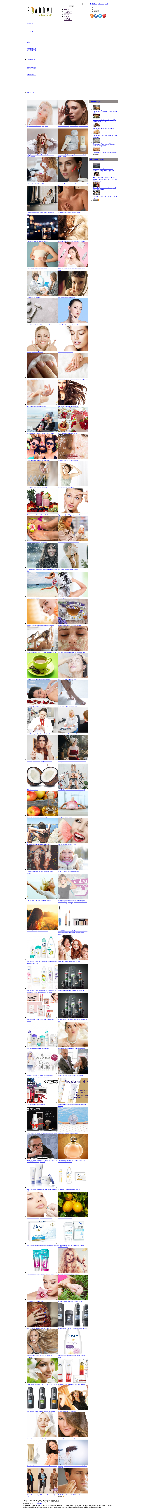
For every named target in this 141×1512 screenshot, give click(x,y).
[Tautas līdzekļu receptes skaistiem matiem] (73, 1437)
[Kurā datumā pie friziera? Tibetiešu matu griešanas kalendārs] (73, 239)
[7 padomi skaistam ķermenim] (42, 596)
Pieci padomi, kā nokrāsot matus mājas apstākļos (69, 598)
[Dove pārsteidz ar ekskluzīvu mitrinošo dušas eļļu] (73, 1187)
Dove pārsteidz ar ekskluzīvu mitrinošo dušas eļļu (69, 1189)
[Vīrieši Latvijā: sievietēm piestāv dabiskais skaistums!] (73, 959)
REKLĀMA (68, 20)
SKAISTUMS (31, 68)
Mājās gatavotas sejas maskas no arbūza (67, 844)
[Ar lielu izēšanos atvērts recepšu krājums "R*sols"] (96, 195)
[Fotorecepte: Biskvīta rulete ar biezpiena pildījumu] (96, 133)
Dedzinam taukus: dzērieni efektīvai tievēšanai (37, 515)
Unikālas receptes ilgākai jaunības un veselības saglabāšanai (40, 625)
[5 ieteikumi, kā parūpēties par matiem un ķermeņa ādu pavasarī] (73, 1046)
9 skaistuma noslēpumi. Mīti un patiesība (67, 1411)
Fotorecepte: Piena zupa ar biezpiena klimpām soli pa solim (104, 145)
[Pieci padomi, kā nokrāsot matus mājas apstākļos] (73, 596)
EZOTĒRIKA (31, 75)
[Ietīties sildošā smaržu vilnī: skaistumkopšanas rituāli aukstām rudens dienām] (73, 759)
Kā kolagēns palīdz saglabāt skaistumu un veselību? (69, 212)
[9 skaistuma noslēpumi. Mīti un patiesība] (73, 1410)
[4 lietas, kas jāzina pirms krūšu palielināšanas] (42, 267)
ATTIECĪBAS (31, 49)
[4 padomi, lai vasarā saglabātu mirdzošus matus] (73, 1272)
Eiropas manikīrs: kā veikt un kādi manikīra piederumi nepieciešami (73, 379)
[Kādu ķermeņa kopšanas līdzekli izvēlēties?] (42, 404)
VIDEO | (66, 16)
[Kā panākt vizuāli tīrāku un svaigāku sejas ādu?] (42, 124)
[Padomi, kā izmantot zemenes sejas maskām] (73, 431)
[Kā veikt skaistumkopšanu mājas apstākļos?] (42, 540)
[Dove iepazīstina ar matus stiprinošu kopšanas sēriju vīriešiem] (42, 1410)
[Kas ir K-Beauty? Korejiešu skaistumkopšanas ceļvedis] (42, 323)
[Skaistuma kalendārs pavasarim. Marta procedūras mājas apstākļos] (42, 1382)
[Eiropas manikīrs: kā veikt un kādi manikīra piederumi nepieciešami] (73, 377)
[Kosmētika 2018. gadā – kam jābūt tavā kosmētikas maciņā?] (73, 788)
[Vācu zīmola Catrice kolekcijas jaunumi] (42, 1102)
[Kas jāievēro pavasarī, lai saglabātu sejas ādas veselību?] (73, 1299)
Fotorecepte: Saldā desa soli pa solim (104, 128)
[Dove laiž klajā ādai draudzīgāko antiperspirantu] (42, 1046)
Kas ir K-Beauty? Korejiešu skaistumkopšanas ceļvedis (39, 324)
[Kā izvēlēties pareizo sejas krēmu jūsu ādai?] (42, 486)
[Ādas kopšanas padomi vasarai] (73, 815)
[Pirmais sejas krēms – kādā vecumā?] (42, 350)
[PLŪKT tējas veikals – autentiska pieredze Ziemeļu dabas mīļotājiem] (96, 167)
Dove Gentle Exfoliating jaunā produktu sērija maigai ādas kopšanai (42, 1245)
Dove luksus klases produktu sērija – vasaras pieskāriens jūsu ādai (42, 1466)
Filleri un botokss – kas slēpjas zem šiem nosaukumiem (39, 1218)
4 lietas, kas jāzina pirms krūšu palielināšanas (37, 268)
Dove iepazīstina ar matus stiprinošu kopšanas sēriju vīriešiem (41, 1411)
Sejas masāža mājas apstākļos (33, 379)
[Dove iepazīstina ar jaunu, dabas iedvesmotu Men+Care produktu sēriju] (73, 1017)
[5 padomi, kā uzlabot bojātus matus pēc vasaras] (42, 929)
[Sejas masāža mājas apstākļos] (42, 377)
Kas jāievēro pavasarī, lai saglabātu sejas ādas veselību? (70, 1301)
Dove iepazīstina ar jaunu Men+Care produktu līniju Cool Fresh (72, 1328)
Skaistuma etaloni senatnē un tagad (65, 352)
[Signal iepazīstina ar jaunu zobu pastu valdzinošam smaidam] (42, 1272)
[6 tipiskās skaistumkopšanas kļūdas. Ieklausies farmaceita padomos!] (42, 869)
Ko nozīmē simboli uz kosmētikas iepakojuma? (68, 542)
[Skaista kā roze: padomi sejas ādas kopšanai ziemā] (42, 732)
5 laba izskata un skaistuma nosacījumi (66, 297)
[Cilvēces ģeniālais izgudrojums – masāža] (42, 705)
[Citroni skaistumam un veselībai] (73, 1216)
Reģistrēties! (93, 4)
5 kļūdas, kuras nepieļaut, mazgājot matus (67, 679)
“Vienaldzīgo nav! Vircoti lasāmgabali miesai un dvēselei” (104, 188)
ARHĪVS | (67, 18)
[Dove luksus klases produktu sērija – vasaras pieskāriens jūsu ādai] (42, 1464)
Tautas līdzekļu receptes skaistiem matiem (67, 1438)
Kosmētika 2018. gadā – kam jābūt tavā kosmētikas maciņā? (71, 790)
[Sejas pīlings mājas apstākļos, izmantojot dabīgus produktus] (73, 650)
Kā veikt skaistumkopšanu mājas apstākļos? (37, 542)
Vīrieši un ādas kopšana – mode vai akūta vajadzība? (69, 1494)
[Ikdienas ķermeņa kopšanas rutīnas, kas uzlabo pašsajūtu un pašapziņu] (42, 211)
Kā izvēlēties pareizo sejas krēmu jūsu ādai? (37, 487)
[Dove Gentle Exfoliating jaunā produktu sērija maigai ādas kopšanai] (42, 1243)
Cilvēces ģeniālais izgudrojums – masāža (36, 706)
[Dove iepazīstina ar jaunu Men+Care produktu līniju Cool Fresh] (73, 1326)
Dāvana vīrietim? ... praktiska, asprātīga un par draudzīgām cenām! (42, 1133)
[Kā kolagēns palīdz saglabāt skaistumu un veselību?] (73, 211)
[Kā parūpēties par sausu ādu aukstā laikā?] (42, 1437)
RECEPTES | (68, 14)
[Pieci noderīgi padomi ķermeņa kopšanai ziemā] (73, 869)
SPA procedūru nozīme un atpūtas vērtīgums (68, 1133)
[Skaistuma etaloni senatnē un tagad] (73, 350)
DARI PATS (31, 59)
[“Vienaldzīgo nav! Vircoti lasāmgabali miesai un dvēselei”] (96, 186)
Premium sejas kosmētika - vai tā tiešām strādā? (37, 241)
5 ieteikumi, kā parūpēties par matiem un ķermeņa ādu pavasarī (72, 1048)
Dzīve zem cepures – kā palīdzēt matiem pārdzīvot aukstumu (40, 433)
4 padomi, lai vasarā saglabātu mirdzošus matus (68, 1274)
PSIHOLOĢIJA (32, 51)
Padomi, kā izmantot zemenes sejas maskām (67, 433)
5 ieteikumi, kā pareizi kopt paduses (66, 487)
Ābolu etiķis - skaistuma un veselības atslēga (37, 817)
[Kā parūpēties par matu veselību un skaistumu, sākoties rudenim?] (42, 650)
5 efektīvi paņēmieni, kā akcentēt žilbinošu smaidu (38, 460)
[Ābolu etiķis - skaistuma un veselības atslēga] (42, 815)
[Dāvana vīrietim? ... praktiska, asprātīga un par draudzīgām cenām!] (42, 1131)
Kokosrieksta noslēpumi (32, 790)
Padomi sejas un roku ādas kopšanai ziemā (67, 734)
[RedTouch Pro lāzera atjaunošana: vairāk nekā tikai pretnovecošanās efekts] (73, 182)
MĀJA (29, 42)
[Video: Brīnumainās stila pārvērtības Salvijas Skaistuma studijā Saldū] (42, 1493)
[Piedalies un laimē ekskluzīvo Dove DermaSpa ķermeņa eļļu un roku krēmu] (73, 1102)
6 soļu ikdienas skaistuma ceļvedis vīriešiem (68, 569)
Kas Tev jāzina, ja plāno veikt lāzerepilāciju (67, 706)
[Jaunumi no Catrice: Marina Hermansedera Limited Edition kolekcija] (42, 1017)
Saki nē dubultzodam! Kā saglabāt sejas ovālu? (68, 324)
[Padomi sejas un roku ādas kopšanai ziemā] (73, 732)
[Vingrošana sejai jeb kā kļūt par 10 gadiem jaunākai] (73, 513)
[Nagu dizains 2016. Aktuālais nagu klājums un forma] (42, 1326)
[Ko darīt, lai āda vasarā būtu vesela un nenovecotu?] (42, 842)
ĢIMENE (30, 23)
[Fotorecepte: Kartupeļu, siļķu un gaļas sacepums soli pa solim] (96, 118)
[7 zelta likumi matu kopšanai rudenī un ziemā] (73, 404)
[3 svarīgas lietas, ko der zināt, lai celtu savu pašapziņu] (42, 898)
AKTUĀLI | (68, 11)
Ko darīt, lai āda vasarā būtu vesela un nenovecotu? (39, 844)
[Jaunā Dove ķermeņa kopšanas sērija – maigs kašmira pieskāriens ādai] (42, 1187)
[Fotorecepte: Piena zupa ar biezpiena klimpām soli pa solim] (96, 142)
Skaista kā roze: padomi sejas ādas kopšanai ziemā (38, 734)
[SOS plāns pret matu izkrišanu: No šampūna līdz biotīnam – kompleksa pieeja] (42, 153)
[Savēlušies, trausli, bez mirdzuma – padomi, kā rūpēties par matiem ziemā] (42, 567)
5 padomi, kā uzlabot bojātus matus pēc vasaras (37, 931)
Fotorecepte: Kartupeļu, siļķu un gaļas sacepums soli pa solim (104, 120)
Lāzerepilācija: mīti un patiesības (34, 297)
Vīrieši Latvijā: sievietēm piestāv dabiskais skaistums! (70, 961)
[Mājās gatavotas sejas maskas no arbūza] (73, 842)
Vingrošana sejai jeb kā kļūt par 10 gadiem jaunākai (69, 515)
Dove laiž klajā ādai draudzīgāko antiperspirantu (38, 1048)
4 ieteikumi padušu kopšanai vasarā (35, 1301)
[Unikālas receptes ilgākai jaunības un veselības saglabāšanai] (42, 623)
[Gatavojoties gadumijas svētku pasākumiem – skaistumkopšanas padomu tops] (73, 1464)
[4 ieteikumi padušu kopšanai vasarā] (42, 1299)
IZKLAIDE (30, 92)
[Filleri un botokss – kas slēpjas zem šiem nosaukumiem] (42, 1216)
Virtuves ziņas (97, 159)
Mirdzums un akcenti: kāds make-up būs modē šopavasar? (71, 1075)
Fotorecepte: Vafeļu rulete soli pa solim (105, 152)
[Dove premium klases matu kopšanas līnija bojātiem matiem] (73, 1382)
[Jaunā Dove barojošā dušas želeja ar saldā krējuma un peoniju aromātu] (73, 1354)
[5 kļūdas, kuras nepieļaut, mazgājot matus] (73, 678)
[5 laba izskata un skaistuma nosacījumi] (73, 296)
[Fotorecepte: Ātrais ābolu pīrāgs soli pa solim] (96, 109)
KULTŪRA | (68, 13)
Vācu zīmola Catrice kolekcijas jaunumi (36, 1104)
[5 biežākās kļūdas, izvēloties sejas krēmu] (42, 182)
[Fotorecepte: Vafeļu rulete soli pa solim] (96, 151)
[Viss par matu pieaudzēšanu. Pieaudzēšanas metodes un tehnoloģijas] (42, 1354)
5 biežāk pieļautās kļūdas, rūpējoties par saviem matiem (39, 761)
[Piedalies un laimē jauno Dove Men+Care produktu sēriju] (73, 988)
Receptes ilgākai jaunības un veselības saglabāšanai (69, 625)
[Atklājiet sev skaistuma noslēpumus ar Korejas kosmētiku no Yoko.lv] (73, 267)
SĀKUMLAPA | (69, 9)
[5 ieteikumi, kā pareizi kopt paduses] (73, 486)
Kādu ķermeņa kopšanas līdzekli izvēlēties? (36, 406)
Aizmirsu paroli (103, 4)
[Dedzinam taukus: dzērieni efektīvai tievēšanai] (42, 513)
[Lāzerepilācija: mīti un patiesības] (42, 296)
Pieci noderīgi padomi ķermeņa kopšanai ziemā (68, 871)
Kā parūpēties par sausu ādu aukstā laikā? (36, 1438)
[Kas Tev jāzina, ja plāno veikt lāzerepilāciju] (73, 705)
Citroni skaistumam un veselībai (65, 1218)
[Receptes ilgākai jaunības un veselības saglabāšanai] (73, 623)
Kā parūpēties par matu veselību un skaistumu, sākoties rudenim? (41, 652)
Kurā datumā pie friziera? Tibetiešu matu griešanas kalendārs (71, 241)
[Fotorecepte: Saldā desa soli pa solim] (96, 127)
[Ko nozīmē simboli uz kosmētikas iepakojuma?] (73, 540)
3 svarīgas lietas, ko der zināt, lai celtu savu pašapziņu (39, 900)
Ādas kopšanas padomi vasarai (65, 817)
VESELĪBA (30, 32)
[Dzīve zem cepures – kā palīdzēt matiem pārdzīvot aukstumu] (42, 431)
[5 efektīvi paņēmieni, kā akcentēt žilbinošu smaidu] (42, 459)
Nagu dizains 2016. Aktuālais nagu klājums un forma (39, 1328)
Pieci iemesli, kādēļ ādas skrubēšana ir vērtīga (68, 460)
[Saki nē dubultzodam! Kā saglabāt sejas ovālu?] (73, 323)
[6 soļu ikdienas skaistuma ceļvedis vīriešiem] (73, 567)
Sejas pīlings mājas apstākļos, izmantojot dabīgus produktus (71, 652)
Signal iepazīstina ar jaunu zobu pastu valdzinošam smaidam (40, 1274)
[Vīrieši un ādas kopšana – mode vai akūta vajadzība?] (73, 1493)
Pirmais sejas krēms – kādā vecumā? (35, 352)
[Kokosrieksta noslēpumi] (42, 788)
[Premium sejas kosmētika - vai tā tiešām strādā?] (42, 239)
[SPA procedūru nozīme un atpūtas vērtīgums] (73, 1131)
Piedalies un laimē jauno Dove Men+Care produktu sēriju (71, 990)
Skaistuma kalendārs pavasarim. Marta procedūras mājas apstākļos (42, 1384)
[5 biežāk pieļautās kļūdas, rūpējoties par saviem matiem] (42, 759)
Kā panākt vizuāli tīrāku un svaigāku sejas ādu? (37, 126)
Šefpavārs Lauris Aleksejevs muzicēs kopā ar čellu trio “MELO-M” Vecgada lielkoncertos (105, 179)
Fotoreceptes (96, 101)
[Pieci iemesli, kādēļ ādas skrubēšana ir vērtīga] (73, 459)
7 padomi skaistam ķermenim (33, 598)
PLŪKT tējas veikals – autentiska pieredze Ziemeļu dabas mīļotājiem (103, 169)
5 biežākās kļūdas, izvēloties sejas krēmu (36, 183)
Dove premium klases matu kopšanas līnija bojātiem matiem (71, 1384)
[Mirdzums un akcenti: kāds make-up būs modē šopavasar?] (73, 1073)
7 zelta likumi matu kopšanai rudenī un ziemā (68, 406)
